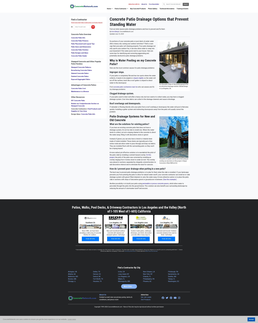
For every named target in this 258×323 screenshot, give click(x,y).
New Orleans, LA (149, 272)
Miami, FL (121, 279)
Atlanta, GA (72, 274)
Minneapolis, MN (124, 281)
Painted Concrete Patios (80, 76)
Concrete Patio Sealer (79, 56)
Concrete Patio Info (78, 38)
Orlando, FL (147, 276)
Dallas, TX (96, 272)
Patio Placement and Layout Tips (83, 44)
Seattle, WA (172, 276)
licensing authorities (129, 251)
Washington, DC (173, 281)
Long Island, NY (123, 274)
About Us (144, 4)
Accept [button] (251, 319)
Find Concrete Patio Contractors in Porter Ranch (86, 22)
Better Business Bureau (151, 251)
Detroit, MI (96, 276)
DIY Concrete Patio (78, 100)
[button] (110, 9)
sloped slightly (138, 78)
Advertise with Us (133, 4)
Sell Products (145, 300)
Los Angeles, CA (124, 276)
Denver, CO (97, 274)
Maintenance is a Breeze (80, 91)
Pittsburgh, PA (173, 272)
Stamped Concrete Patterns (81, 67)
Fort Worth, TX (98, 279)
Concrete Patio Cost (78, 88)
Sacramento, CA (173, 274)
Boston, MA (72, 279)
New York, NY (147, 274)
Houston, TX (97, 281)
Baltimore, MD (73, 276)
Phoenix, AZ (147, 281)
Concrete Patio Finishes (79, 50)
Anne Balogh (115, 31)
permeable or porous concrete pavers (155, 183)
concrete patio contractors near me (125, 87)
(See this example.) (170, 179)
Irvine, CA (121, 272)
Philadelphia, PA (148, 279)
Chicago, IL (72, 281)
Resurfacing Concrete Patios (81, 70)
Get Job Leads (146, 297)
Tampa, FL (171, 279)
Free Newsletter (154, 4)
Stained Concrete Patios (80, 73)
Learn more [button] (72, 319)
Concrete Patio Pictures (79, 41)
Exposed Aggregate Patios (80, 79)
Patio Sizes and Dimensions (81, 47)
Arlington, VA (72, 272)
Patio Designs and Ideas (79, 53)
